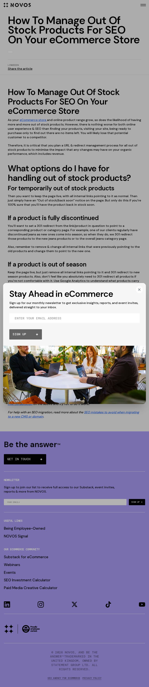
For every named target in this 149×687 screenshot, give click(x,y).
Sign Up (19, 334)
